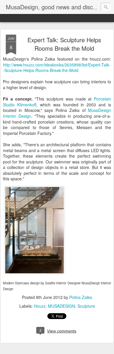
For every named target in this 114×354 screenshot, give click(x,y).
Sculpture (86, 306)
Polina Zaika (80, 297)
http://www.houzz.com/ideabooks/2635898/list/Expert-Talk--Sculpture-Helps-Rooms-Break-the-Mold (56, 67)
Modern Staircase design (21, 283)
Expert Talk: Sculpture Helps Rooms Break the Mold (64, 44)
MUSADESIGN (61, 306)
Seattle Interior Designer (63, 283)
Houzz (40, 306)
